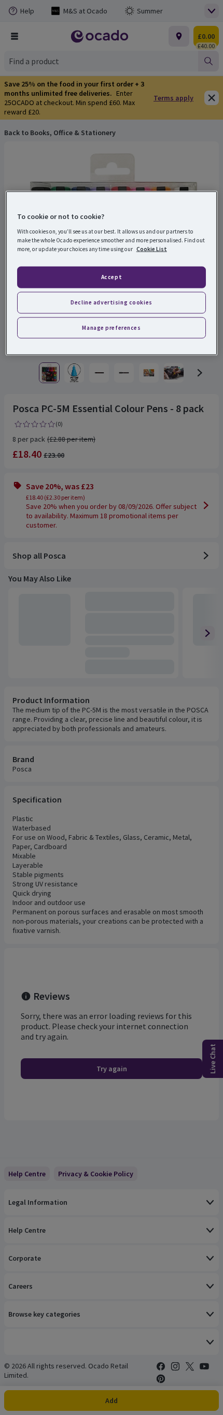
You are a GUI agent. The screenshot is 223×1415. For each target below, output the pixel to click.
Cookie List (151, 248)
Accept (111, 276)
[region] (112, 273)
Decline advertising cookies (111, 301)
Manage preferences (111, 327)
